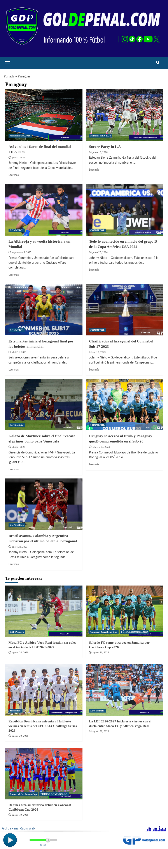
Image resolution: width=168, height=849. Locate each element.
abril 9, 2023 (99, 352)
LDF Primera (17, 631)
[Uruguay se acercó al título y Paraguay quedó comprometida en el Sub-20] (124, 404)
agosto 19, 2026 (20, 814)
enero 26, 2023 (20, 546)
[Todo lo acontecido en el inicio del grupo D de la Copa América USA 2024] (124, 210)
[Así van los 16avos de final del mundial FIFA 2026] (43, 115)
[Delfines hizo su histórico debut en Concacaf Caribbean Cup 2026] (43, 773)
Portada (9, 76)
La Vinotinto (16, 425)
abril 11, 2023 (19, 352)
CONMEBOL (17, 230)
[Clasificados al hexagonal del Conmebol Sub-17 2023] (124, 309)
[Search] (158, 62)
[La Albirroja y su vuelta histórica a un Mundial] (43, 210)
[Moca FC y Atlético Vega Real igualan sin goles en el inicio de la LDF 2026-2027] (43, 611)
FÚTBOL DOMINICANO (134, 631)
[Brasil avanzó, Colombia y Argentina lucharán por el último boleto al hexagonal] (43, 504)
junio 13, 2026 (100, 152)
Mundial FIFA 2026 (20, 135)
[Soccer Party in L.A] (124, 115)
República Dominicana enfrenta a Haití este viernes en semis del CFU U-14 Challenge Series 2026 (43, 726)
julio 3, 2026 (18, 157)
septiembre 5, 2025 (22, 252)
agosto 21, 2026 (101, 652)
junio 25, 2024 (100, 252)
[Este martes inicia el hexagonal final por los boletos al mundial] (43, 309)
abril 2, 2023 (18, 447)
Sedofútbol (15, 710)
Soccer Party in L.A (105, 147)
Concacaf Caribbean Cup (103, 631)
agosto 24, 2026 (20, 652)
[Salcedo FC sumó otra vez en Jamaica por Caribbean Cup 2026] (124, 611)
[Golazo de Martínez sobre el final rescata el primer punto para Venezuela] (43, 404)
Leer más (14, 175)
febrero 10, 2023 (101, 447)
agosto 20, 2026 (20, 735)
